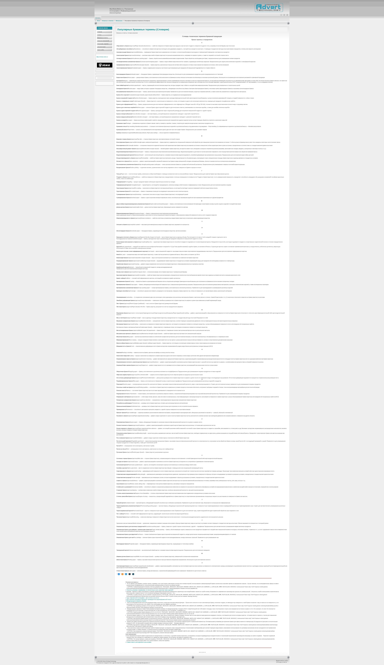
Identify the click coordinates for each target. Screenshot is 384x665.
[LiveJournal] (133, 574)
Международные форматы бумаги (136, 601)
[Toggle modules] (239, 23)
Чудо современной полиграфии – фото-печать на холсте (142, 598)
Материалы (119, 20)
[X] (129, 574)
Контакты (98, 17)
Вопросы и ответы (108, 20)
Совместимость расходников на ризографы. (139, 642)
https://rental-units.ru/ (102, 57)
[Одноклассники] (122, 574)
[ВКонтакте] (119, 574)
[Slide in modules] (95, 23)
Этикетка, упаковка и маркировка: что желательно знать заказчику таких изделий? (149, 590)
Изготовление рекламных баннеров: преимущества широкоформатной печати (148, 599)
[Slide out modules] (288, 23)
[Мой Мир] (126, 574)
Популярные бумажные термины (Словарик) (143, 29)
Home (98, 20)
